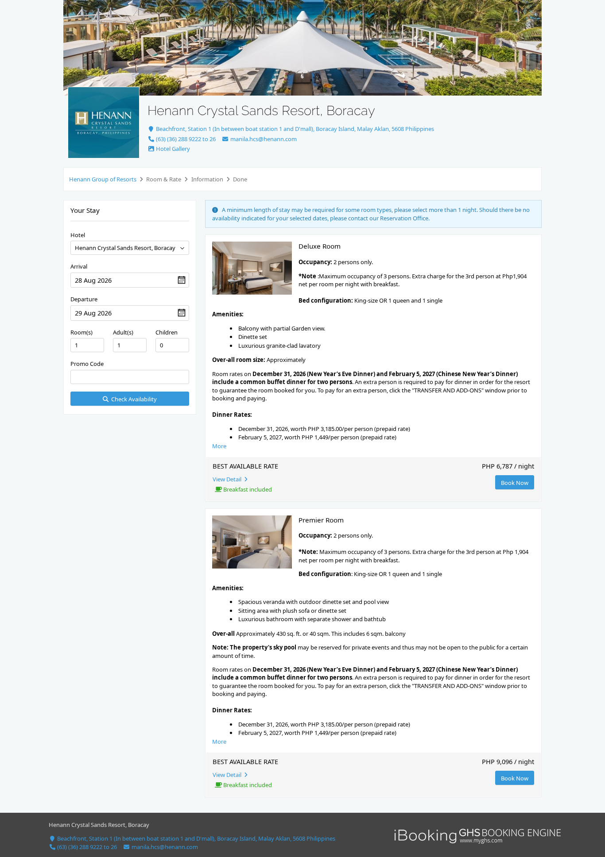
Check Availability (133, 399)
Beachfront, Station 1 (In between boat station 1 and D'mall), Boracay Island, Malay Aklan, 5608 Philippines (294, 129)
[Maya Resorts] (104, 122)
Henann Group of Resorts (102, 179)
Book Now (514, 483)
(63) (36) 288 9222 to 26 (185, 139)
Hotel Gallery (172, 149)
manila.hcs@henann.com (262, 139)
